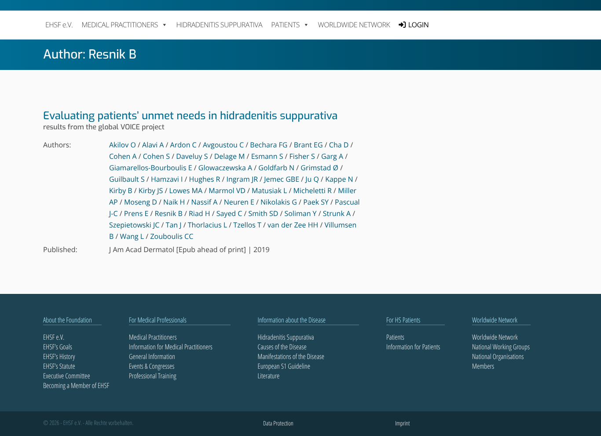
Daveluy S (192, 156)
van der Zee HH (293, 225)
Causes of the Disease (282, 347)
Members (483, 366)
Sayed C (229, 213)
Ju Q (312, 179)
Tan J (174, 225)
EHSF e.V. (59, 24)
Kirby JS (151, 190)
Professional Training (152, 376)
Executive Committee (66, 376)
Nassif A (204, 202)
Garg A (332, 156)
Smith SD (264, 213)
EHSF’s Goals (57, 347)
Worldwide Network (354, 24)
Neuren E (239, 202)
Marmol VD (227, 190)
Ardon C (183, 145)
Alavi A (153, 145)
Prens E (136, 213)
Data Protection (278, 423)
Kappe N (339, 179)
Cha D (339, 145)
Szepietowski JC (134, 225)
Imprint (402, 423)
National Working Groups (501, 347)
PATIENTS (285, 24)
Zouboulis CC (171, 236)
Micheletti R (312, 190)
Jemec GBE (281, 179)
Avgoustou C (223, 145)
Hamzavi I (167, 179)
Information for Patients (413, 347)
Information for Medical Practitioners (171, 347)
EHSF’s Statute (59, 366)
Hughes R (204, 179)
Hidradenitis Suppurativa (219, 24)
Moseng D (140, 202)
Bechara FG (268, 145)
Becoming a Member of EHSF (76, 385)
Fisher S (302, 156)
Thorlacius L (207, 225)
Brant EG (308, 145)
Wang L (132, 236)
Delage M (229, 156)
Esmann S (267, 156)
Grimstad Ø (319, 167)
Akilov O (122, 145)
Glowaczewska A (225, 167)
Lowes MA (185, 190)
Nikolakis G (278, 202)
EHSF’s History (59, 356)
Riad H (199, 213)
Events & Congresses (151, 366)
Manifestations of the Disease (291, 356)
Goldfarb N (276, 167)
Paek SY (316, 202)
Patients (395, 337)
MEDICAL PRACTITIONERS (119, 24)
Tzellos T (247, 225)
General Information (152, 356)
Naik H (174, 202)
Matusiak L (269, 190)
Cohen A (123, 156)
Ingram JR (242, 179)
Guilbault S (127, 179)
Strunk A (337, 213)
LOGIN (418, 24)
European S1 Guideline (284, 366)
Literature (269, 376)
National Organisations (498, 356)
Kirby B (120, 190)
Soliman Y (300, 213)
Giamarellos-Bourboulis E (150, 167)
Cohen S (156, 156)
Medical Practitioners (152, 337)
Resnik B (169, 213)
